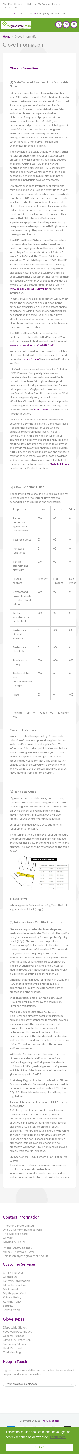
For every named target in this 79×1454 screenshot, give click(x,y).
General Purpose (13, 1335)
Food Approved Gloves (17, 1331)
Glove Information (14, 1285)
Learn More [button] (58, 1437)
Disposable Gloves (15, 1327)
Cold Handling (12, 1352)
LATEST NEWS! (11, 7)
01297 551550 (24, 13)
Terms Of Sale (12, 1309)
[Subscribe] (71, 1384)
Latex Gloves (31, 359)
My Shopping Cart (14, 1293)
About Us (7, 4)
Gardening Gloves (14, 1344)
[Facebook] (7, 1397)
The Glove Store (50, 1420)
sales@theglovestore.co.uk (51, 13)
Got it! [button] (39, 1447)
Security (8, 1305)
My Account (44, 4)
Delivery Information (16, 1281)
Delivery (31, 4)
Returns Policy (12, 1301)
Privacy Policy (12, 1297)
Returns (56, 4)
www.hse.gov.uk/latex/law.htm (29, 288)
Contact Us (20, 4)
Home (6, 36)
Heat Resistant (12, 1348)
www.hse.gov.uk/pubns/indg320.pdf (32, 345)
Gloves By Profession (17, 1339)
